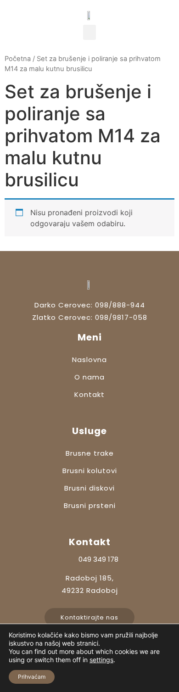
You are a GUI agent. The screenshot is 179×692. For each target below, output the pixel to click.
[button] (89, 32)
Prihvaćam (31, 676)
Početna (18, 59)
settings (101, 660)
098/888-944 (120, 305)
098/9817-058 (121, 317)
